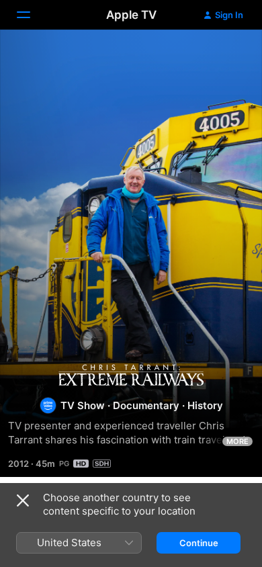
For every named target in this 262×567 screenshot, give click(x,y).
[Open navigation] (31, 15)
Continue (198, 542)
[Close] (23, 500)
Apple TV (131, 14)
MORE (237, 441)
